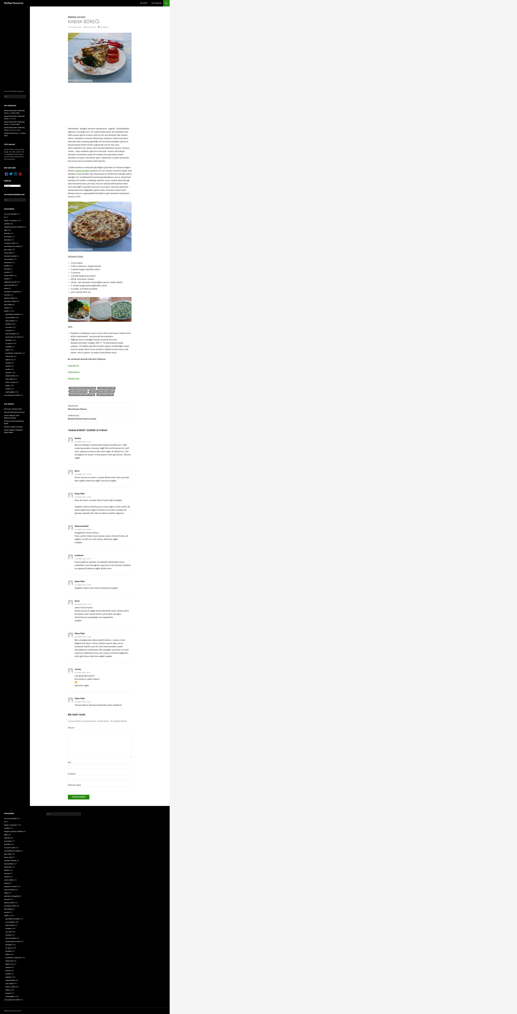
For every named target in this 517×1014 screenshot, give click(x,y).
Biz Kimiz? (144, 3)
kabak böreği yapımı (78, 391)
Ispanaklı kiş (73, 365)
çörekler (7, 224)
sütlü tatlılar (9, 379)
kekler (7, 350)
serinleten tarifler (10, 301)
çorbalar (8, 330)
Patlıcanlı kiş (74, 372)
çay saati (81, 17)
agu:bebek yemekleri (12, 314)
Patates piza (73, 378)
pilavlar (8, 366)
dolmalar (7, 233)
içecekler (8, 346)
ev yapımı (8, 343)
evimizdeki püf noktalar (12, 246)
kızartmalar (8, 262)
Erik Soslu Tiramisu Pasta (13, 409)
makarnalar (9, 356)
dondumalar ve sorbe (12, 337)
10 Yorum (104, 27)
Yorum (71, 728)
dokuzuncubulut (81, 526)
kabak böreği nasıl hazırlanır (82, 388)
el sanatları (8, 236)
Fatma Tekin (91, 27)
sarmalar (7, 295)
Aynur (77, 601)
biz (5, 217)
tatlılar (7, 385)
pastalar (8, 363)
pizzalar (6, 279)
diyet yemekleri (10, 334)
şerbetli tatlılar (10, 376)
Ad (70, 762)
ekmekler (8, 340)
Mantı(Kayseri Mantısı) (77, 407)
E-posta (72, 774)
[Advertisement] (100, 105)
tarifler (6, 311)
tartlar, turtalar (10, 382)
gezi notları (8, 249)
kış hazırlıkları (8, 259)
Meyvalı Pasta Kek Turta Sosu (14, 412)
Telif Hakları (156, 3)
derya (77, 471)
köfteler (6, 266)
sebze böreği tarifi (105, 394)
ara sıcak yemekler (10, 214)
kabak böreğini (83, 171)
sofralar (6, 308)
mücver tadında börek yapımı (82, 394)
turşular (8, 389)
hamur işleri (8, 253)
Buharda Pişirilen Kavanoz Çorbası (82, 417)
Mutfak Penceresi (13, 3)
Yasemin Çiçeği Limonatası (13, 427)
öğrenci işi (9, 359)
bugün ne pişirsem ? (11, 220)
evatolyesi (79, 555)
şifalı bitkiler (8, 304)
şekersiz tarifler (9, 298)
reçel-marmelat (9, 285)
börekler (72, 17)
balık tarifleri (9, 321)
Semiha (78, 438)
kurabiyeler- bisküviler (13, 353)
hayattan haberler (10, 256)
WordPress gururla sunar (12, 1011)
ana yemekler (10, 317)
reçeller (8, 369)
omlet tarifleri (8, 275)
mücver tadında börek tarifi (102, 391)
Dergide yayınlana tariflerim (13, 227)
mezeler (6, 272)
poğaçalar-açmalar (10, 282)
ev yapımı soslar (9, 243)
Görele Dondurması (11, 133)
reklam (6, 288)
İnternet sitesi (74, 785)
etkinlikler (7, 240)
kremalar (7, 269)
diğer (6, 230)
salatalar (8, 372)
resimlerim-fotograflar (11, 291)
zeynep (78, 669)
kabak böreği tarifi (107, 388)
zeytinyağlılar (10, 392)
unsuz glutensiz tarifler (12, 395)
